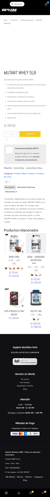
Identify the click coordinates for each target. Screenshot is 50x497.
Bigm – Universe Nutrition (36, 258)
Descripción (10, 187)
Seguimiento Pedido (25, 386)
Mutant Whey (19, 168)
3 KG (18, 260)
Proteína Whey (20, 174)
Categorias (38, 477)
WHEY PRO (14, 256)
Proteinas (14, 20)
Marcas (20, 477)
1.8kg (39, 315)
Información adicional (26, 187)
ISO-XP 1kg (36, 311)
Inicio (5, 20)
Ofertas (28, 477)
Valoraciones (11, 192)
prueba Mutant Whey (34, 168)
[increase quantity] (16, 134)
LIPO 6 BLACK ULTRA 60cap (14, 312)
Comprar (30, 134)
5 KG (14, 264)
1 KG (32, 315)
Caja (36, 270)
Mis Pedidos (25, 383)
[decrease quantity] (6, 134)
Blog (25, 389)
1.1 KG (10, 260)
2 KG (29, 267)
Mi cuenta (25, 379)
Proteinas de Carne (27, 20)
